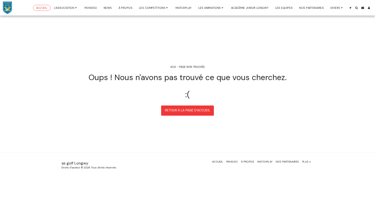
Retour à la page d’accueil (187, 110)
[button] (66, 8)
